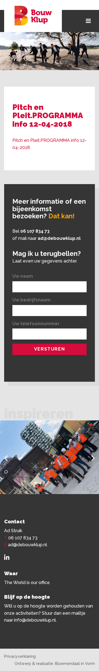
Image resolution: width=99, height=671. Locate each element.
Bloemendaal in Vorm (75, 663)
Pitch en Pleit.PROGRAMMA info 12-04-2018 (49, 144)
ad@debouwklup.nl (59, 238)
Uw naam (22, 276)
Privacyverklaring (20, 656)
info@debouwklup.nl (35, 620)
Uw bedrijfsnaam (31, 300)
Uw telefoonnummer (36, 323)
